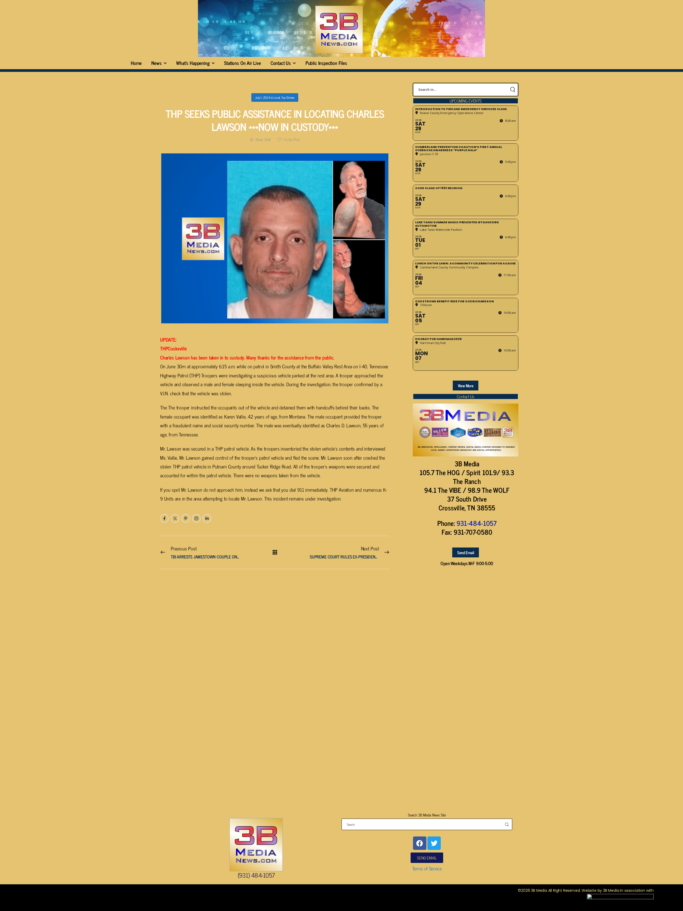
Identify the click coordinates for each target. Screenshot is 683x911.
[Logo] (339, 29)
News (156, 63)
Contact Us (281, 63)
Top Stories (288, 97)
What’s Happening (192, 63)
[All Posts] (275, 552)
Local (277, 97)
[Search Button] (512, 89)
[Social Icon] (164, 518)
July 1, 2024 (262, 97)
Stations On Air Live (242, 63)
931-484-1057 (476, 523)
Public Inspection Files (326, 63)
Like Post (292, 139)
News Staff (263, 139)
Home (136, 63)
